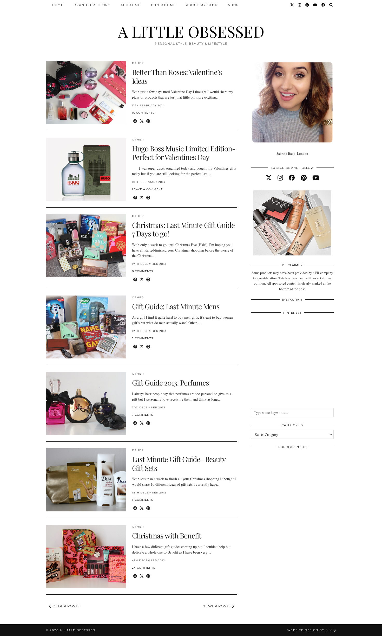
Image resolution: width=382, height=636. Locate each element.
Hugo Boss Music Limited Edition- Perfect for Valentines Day (183, 153)
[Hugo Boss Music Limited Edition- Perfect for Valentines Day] (86, 169)
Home (57, 5)
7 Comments (142, 414)
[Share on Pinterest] (148, 121)
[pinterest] (304, 178)
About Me (131, 5)
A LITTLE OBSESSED (191, 31)
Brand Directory (92, 5)
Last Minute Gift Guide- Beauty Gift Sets (178, 463)
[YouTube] (315, 5)
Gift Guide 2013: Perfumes (170, 382)
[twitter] (269, 178)
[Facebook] (323, 5)
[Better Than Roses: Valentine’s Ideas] (86, 92)
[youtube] (315, 178)
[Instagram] (300, 5)
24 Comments (143, 567)
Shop (233, 5)
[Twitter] (292, 5)
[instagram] (280, 178)
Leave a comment (147, 189)
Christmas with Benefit (166, 535)
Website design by (311, 630)
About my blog (202, 5)
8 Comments (142, 271)
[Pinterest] (307, 5)
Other (138, 63)
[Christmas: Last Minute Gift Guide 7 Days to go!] (86, 245)
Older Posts (65, 606)
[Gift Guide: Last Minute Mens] (86, 327)
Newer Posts (217, 606)
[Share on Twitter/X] (142, 121)
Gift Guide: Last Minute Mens (176, 306)
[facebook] (292, 178)
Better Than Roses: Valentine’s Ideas (177, 76)
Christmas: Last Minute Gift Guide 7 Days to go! (183, 229)
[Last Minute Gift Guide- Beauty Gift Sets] (86, 479)
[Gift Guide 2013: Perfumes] (86, 403)
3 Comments (142, 338)
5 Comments (142, 500)
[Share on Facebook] (135, 121)
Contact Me (163, 5)
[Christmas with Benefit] (86, 556)
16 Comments (143, 112)
